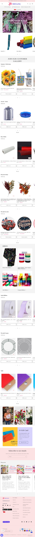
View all (17, 132)
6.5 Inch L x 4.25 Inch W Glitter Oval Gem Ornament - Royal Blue (24, 122)
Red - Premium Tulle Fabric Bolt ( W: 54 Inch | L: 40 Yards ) (8, 393)
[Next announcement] (33, 1)
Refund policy (19, 534)
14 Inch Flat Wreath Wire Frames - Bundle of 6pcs (8, 357)
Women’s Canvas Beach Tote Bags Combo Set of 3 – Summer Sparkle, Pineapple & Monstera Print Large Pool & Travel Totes (24, 89)
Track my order (25, 514)
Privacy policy (25, 534)
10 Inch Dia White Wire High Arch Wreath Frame (24, 357)
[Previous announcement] (2, 1)
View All (3, 138)
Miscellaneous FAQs (26, 510)
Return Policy (15, 511)
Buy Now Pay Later (16, 513)
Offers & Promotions (16, 515)
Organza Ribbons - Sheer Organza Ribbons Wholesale (24, 268)
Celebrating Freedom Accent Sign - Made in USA (23, 232)
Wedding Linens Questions (27, 502)
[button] (2, 4)
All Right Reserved (13, 534)
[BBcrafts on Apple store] (5, 510)
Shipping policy (30, 535)
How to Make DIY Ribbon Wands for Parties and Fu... (6, 478)
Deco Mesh (19, 51)
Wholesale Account (16, 504)
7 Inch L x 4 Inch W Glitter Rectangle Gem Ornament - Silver (8, 122)
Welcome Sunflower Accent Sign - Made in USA (7, 88)
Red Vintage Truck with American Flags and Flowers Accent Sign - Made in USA (8, 232)
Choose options (8, 93)
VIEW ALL (3, 103)
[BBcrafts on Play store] (9, 510)
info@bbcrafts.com (6, 500)
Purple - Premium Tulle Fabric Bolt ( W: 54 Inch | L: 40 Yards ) (24, 393)
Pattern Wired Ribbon (7, 267)
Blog (13, 506)
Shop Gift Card (23, 442)
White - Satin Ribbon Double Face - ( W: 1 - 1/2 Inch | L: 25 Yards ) (8, 320)
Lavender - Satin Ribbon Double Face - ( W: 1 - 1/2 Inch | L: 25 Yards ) (24, 320)
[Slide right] (20, 54)
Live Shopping (18, 9)
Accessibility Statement (26, 512)
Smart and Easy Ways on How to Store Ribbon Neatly (24, 478)
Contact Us (14, 502)
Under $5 (2, 51)
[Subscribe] (26, 456)
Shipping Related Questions (25, 505)
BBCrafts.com (9, 534)
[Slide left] (15, 54)
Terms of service (30, 534)
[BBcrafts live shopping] (4, 512)
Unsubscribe (5, 503)
